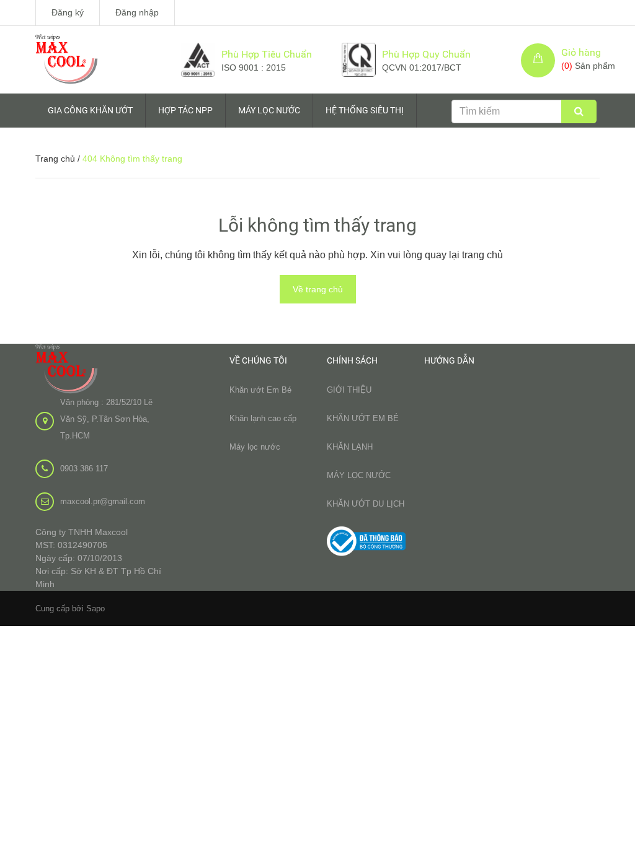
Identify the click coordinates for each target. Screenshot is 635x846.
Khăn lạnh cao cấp (262, 418)
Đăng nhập (137, 12)
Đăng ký (67, 12)
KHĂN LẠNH (350, 446)
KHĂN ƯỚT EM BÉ (363, 418)
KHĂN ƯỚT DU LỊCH (365, 503)
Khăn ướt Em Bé (260, 390)
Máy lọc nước (254, 446)
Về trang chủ (318, 289)
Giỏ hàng (581, 52)
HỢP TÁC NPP (185, 110)
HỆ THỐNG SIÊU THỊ (365, 110)
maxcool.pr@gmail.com (102, 501)
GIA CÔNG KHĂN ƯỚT (90, 110)
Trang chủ (55, 159)
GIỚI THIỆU (349, 390)
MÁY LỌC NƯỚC (269, 110)
